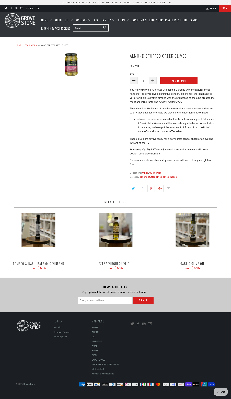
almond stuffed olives (151, 176)
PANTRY (107, 20)
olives (166, 176)
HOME (45, 20)
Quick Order (155, 172)
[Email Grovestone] (21, 8)
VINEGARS (82, 20)
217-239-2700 (33, 8)
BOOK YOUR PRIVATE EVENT (165, 20)
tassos (173, 176)
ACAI (96, 20)
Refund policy (60, 336)
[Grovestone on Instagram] (16, 8)
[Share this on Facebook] (142, 188)
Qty (132, 74)
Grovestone (29, 384)
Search (57, 327)
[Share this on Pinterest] (151, 188)
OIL (67, 20)
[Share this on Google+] (160, 188)
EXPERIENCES (139, 20)
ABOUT (59, 20)
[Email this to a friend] (168, 188)
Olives (145, 172)
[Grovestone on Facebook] (10, 8)
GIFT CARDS (190, 20)
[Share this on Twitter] (133, 188)
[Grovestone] (20, 20)
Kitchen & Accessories (56, 28)
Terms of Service (62, 332)
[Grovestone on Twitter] (5, 8)
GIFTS (122, 20)
